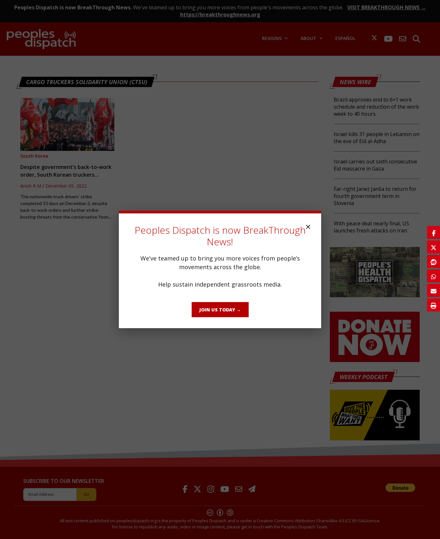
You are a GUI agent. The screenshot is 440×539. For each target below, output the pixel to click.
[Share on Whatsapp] (433, 276)
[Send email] (433, 290)
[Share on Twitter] (433, 246)
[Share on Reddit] (433, 261)
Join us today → (220, 310)
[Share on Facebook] (433, 232)
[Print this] (433, 305)
